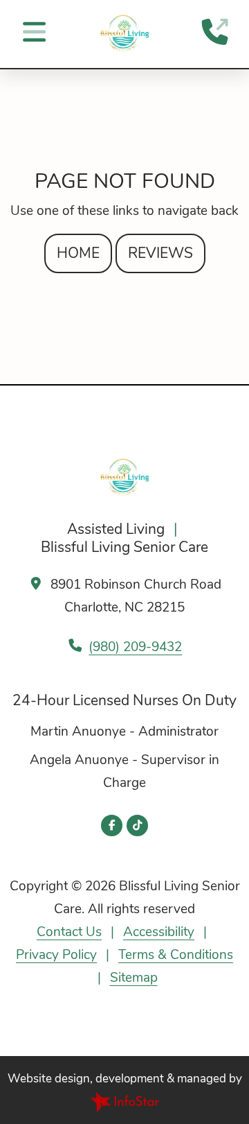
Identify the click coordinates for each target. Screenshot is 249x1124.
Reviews (160, 253)
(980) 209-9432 (135, 647)
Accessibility (158, 932)
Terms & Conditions (175, 955)
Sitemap (134, 978)
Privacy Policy (56, 955)
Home (78, 253)
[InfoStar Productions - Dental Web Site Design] (124, 1101)
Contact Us (69, 932)
